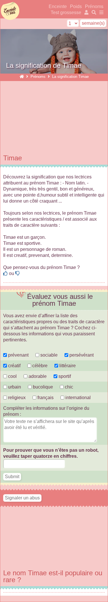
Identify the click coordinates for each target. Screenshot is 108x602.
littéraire (67, 365)
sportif (64, 376)
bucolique (43, 386)
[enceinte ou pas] (22, 76)
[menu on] (100, 12)
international (77, 397)
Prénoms (94, 6)
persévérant (81, 355)
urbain (14, 386)
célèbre (39, 365)
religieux (16, 397)
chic (68, 386)
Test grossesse (66, 12)
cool (12, 376)
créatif (13, 365)
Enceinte (58, 6)
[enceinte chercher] (93, 12)
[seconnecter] (86, 12)
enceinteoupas (10, 11)
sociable (48, 355)
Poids (76, 6)
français (45, 397)
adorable (37, 376)
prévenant (18, 355)
